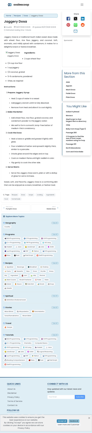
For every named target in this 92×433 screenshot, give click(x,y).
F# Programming (32, 242)
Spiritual (9, 296)
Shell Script (29, 255)
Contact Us (12, 405)
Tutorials (9, 335)
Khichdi (42, 275)
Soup (52, 284)
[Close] (89, 418)
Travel (8, 323)
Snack (42, 284)
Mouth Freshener (25, 280)
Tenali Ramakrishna (11, 316)
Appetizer (10, 267)
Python (36, 251)
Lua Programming (13, 251)
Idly (5, 275)
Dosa (26, 15)
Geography (10, 223)
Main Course (11, 280)
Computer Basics (41, 343)
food (6, 199)
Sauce (19, 284)
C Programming (31, 238)
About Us (11, 389)
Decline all (74, 421)
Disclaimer (12, 393)
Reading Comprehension (16, 360)
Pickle (39, 280)
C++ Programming (13, 242)
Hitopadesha (23, 311)
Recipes (17, 15)
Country (7, 227)
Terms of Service (14, 401)
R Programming (50, 251)
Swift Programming (46, 255)
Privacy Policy (13, 397)
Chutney (45, 267)
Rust (17, 255)
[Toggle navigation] (82, 4)
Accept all (62, 421)
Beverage (20, 267)
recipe (31, 195)
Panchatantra (39, 311)
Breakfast (33, 267)
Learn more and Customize (68, 425)
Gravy (51, 271)
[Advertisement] (76, 53)
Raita (46, 280)
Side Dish (30, 284)
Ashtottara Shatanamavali (16, 300)
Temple (9, 327)
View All (55, 223)
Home (8, 15)
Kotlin (52, 247)
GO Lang (48, 242)
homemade (16, 199)
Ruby (8, 255)
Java (19, 247)
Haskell (9, 247)
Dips (28, 271)
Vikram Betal (26, 316)
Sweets (9, 288)
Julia (42, 247)
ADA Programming (13, 238)
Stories (8, 307)
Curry (9, 271)
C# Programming (49, 238)
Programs (10, 234)
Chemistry (27, 343)
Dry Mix (43, 271)
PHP (27, 251)
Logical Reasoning (46, 352)
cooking (40, 195)
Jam (25, 275)
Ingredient (14, 275)
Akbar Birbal (8, 311)
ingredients (50, 195)
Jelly (34, 275)
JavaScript (31, 247)
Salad (9, 284)
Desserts (20, 271)
